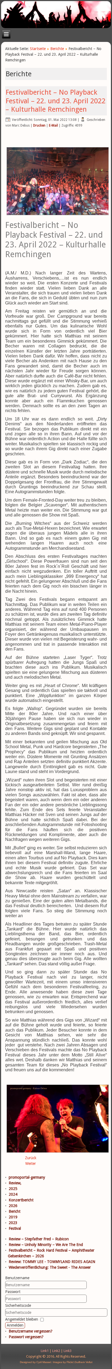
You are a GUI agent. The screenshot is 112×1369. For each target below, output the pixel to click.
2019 (13, 1217)
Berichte (57, 49)
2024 (13, 1194)
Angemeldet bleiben (21, 1319)
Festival (15, 1228)
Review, (15, 1183)
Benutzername (17, 1278)
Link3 (67, 1351)
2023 (13, 1223)
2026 (13, 1206)
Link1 (45, 1351)
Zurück (30, 1158)
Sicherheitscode (18, 1305)
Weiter (30, 1163)
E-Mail (53, 125)
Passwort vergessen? (26, 1337)
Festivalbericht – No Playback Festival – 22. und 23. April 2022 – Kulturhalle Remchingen (55, 100)
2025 (13, 1188)
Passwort (12, 1292)
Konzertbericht (21, 1200)
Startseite (38, 49)
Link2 (56, 1351)
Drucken (39, 125)
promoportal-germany (27, 1177)
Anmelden (15, 1325)
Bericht (14, 1211)
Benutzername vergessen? (30, 1331)
